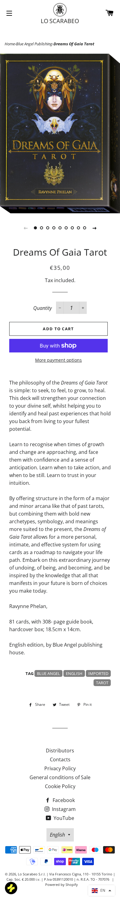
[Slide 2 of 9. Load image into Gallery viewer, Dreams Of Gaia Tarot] (41, 228)
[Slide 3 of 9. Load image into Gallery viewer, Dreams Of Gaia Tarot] (48, 228)
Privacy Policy (60, 768)
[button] (101, 890)
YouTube (63, 818)
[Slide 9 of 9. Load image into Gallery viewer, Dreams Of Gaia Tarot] (85, 228)
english (74, 673)
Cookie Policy (60, 786)
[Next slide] (94, 228)
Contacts (60, 759)
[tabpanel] (60, 133)
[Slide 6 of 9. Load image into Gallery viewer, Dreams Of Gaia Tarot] (66, 228)
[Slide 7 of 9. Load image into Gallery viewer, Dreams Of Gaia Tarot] (72, 228)
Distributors (60, 750)
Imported (98, 673)
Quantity (42, 308)
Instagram (63, 809)
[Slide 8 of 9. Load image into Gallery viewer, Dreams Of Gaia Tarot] (78, 228)
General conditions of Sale (60, 777)
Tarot (102, 682)
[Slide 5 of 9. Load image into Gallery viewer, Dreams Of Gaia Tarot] (60, 228)
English (57, 834)
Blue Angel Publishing (34, 44)
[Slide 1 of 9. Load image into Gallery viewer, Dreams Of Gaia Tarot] (35, 228)
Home (10, 44)
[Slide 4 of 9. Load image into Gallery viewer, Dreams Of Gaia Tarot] (54, 228)
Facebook (63, 800)
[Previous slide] (25, 228)
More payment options (58, 360)
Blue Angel (48, 673)
